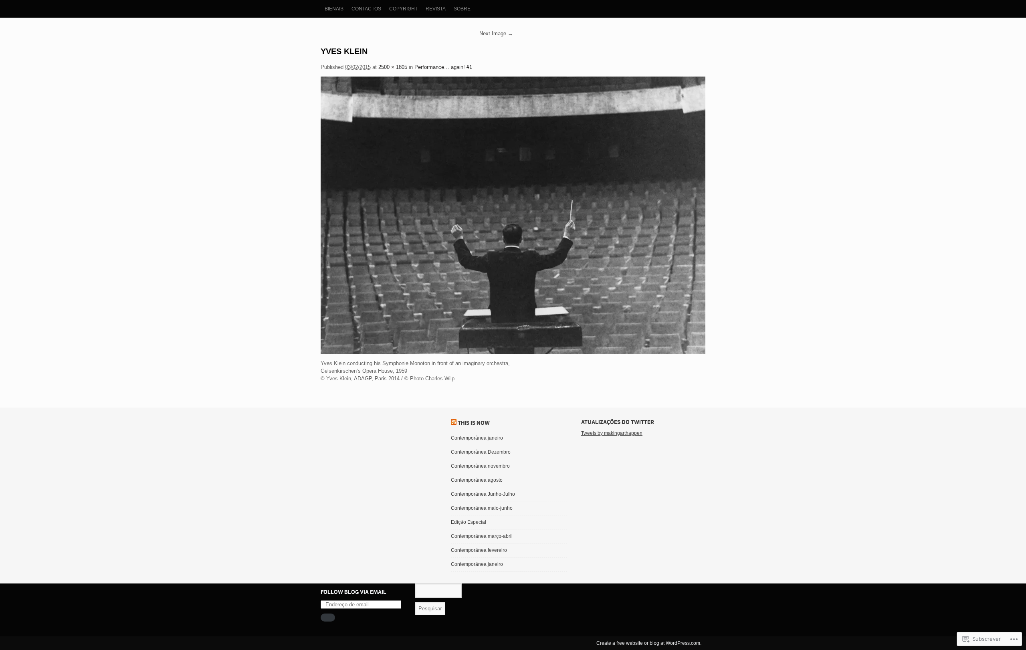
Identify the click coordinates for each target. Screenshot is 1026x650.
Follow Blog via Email (353, 592)
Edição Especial (468, 522)
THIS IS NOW (474, 423)
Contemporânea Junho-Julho (483, 494)
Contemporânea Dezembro (481, 452)
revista (436, 9)
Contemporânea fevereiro (479, 550)
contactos (366, 9)
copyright (403, 9)
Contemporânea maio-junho (482, 508)
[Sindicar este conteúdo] (453, 423)
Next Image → (496, 33)
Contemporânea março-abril (482, 536)
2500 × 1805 (392, 67)
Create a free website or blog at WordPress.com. (648, 643)
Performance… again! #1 (443, 67)
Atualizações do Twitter (617, 422)
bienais (334, 9)
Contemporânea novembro (480, 466)
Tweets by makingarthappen (611, 433)
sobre (462, 9)
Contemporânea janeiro (477, 438)
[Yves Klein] (513, 215)
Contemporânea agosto (477, 480)
